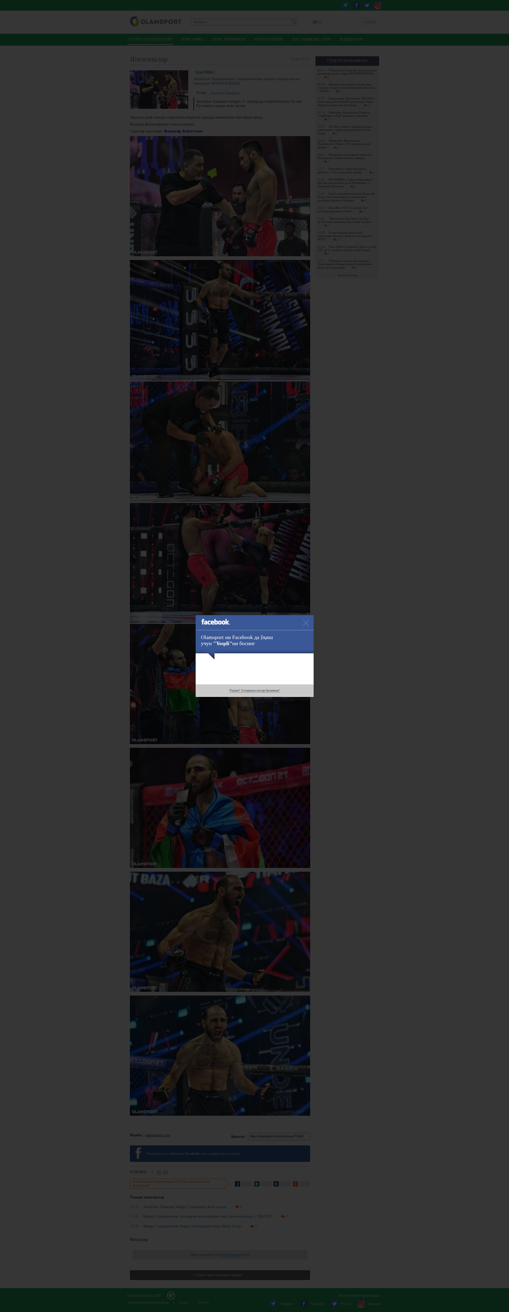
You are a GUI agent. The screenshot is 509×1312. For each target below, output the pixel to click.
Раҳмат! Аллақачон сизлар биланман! (255, 690)
